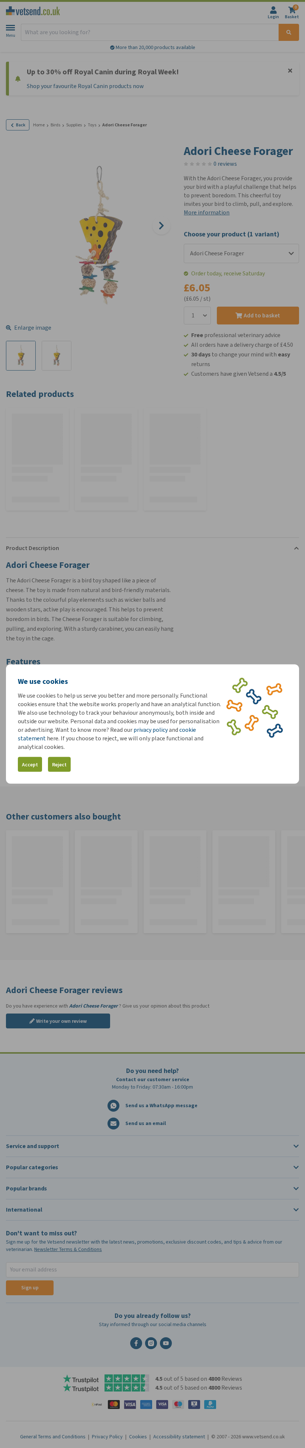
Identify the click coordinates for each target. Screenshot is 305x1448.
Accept (30, 764)
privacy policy (151, 730)
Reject (59, 764)
